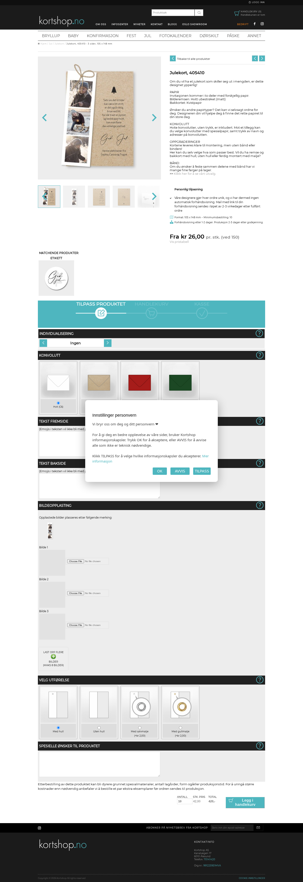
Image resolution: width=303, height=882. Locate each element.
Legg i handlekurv (245, 802)
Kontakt (157, 24)
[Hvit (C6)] (58, 397)
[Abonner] (258, 827)
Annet (254, 36)
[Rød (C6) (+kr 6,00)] (139, 397)
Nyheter (140, 24)
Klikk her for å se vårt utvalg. (195, 173)
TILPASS (202, 471)
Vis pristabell (179, 242)
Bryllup (51, 36)
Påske (233, 36)
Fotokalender (175, 36)
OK (159, 471)
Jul (147, 36)
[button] (49, 196)
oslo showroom (194, 24)
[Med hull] (58, 721)
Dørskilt (209, 36)
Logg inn (258, 2)
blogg (172, 24)
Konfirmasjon (103, 36)
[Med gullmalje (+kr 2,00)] (180, 721)
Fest (131, 36)
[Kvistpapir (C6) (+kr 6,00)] (99, 397)
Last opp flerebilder (53, 659)
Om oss (101, 24)
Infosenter (119, 24)
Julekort (59, 44)
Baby (73, 36)
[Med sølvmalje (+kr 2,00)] (139, 721)
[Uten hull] (99, 721)
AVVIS (180, 471)
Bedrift (243, 24)
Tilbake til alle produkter (193, 59)
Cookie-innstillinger (252, 878)
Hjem (43, 44)
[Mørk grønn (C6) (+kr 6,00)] (180, 397)
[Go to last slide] (45, 118)
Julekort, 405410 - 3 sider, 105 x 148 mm (89, 44)
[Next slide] (154, 118)
